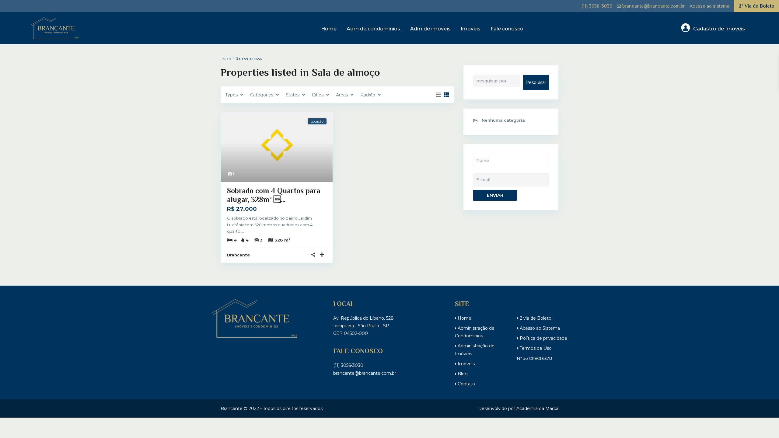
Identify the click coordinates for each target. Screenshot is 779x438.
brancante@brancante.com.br (653, 6)
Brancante (238, 254)
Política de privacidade (543, 338)
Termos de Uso (535, 348)
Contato (465, 384)
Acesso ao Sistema (539, 328)
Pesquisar (536, 82)
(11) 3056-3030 (597, 6)
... (242, 231)
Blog (462, 374)
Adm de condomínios (373, 29)
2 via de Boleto (535, 318)
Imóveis (470, 29)
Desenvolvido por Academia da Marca (518, 408)
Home (329, 29)
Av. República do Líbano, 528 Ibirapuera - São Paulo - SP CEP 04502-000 (363, 325)
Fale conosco (507, 29)
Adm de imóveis (430, 29)
